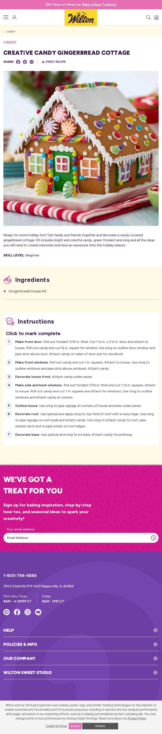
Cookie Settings (56, 726)
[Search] (148, 17)
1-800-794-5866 (20, 575)
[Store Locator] (156, 17)
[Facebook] (18, 62)
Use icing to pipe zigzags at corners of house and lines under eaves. (78, 406)
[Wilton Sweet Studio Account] (13, 17)
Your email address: (21, 529)
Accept (75, 726)
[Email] (32, 62)
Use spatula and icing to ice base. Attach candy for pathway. (74, 435)
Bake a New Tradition (99, 5)
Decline (100, 726)
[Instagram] (27, 612)
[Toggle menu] (5, 17)
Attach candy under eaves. (54, 377)
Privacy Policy (137, 718)
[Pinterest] (25, 62)
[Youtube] (38, 612)
